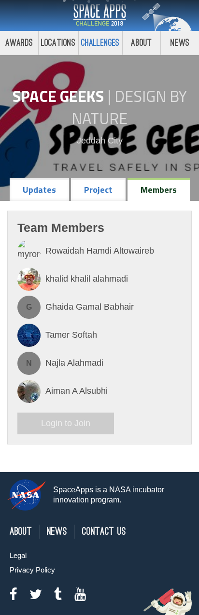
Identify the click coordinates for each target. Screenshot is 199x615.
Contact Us (104, 531)
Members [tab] (159, 189)
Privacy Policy (32, 570)
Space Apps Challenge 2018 (99, 15)
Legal (18, 555)
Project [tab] (98, 189)
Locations (58, 43)
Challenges (100, 43)
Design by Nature (129, 107)
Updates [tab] (39, 189)
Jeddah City (100, 140)
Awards (19, 43)
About (141, 43)
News (180, 43)
